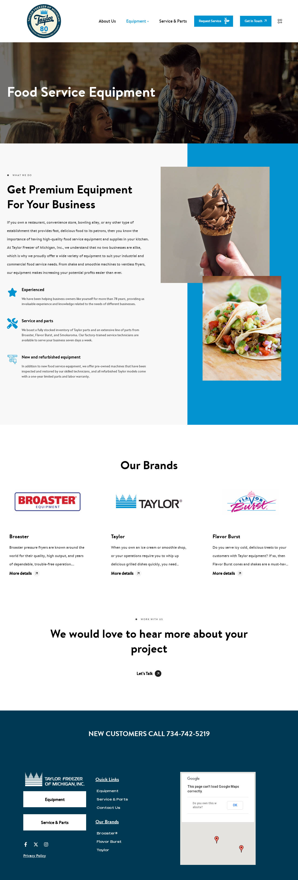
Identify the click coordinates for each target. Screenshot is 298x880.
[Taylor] (149, 502)
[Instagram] (46, 844)
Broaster (19, 536)
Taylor (118, 536)
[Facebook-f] (25, 844)
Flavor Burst (226, 536)
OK (235, 805)
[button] (216, 839)
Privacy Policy (34, 855)
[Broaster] (47, 502)
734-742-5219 (188, 733)
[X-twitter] (36, 844)
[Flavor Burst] (250, 502)
